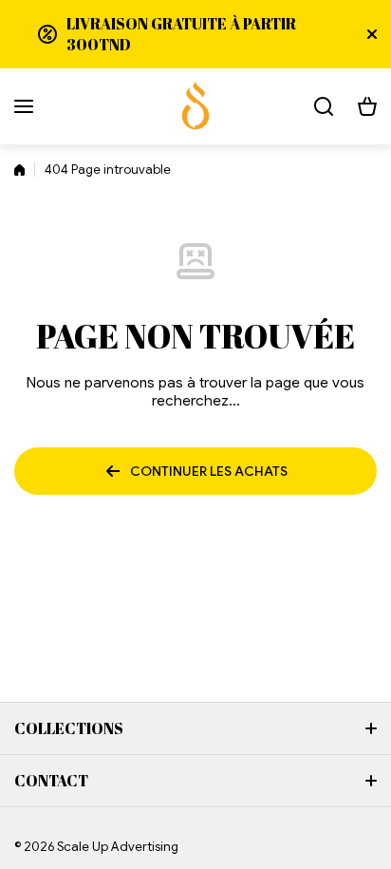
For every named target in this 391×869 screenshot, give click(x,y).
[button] (367, 106)
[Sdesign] (195, 106)
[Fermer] (372, 34)
